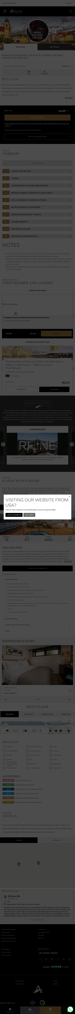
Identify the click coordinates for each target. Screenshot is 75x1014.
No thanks (29, 515)
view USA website (14, 515)
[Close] (69, 496)
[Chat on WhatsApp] (70, 1009)
